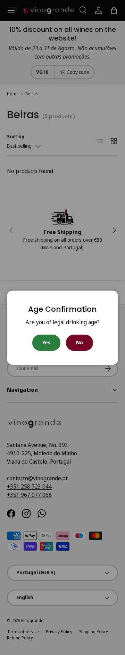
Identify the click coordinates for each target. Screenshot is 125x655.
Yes (46, 342)
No (79, 342)
